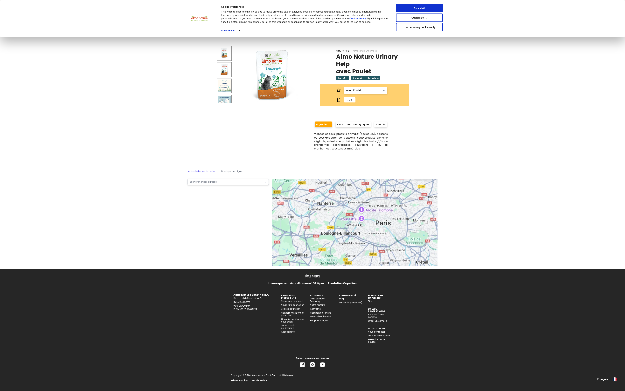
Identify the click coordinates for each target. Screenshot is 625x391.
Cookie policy (357, 18)
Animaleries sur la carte (201, 171)
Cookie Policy (258, 380)
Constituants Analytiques (353, 124)
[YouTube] (322, 367)
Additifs (381, 124)
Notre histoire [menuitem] (317, 305)
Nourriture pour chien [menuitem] (292, 305)
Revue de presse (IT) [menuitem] (350, 302)
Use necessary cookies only (419, 27)
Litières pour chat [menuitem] (290, 308)
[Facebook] (302, 367)
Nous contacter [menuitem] (376, 331)
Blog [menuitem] (341, 298)
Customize (417, 17)
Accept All (419, 8)
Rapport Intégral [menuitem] (319, 320)
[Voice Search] (265, 182)
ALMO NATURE (342, 50)
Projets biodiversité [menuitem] (320, 316)
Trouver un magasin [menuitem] (379, 335)
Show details (228, 30)
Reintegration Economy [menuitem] (317, 300)
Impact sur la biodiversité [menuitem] (288, 327)
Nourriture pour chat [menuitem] (292, 301)
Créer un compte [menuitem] (377, 321)
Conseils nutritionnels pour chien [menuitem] (293, 320)
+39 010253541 (242, 306)
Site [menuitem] (370, 301)
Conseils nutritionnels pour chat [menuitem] (293, 314)
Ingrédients (323, 124)
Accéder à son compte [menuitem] (376, 316)
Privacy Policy (239, 380)
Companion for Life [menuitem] (320, 312)
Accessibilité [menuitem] (288, 331)
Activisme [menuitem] (315, 308)
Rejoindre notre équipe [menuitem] (376, 341)
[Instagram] (312, 367)
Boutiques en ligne (231, 171)
